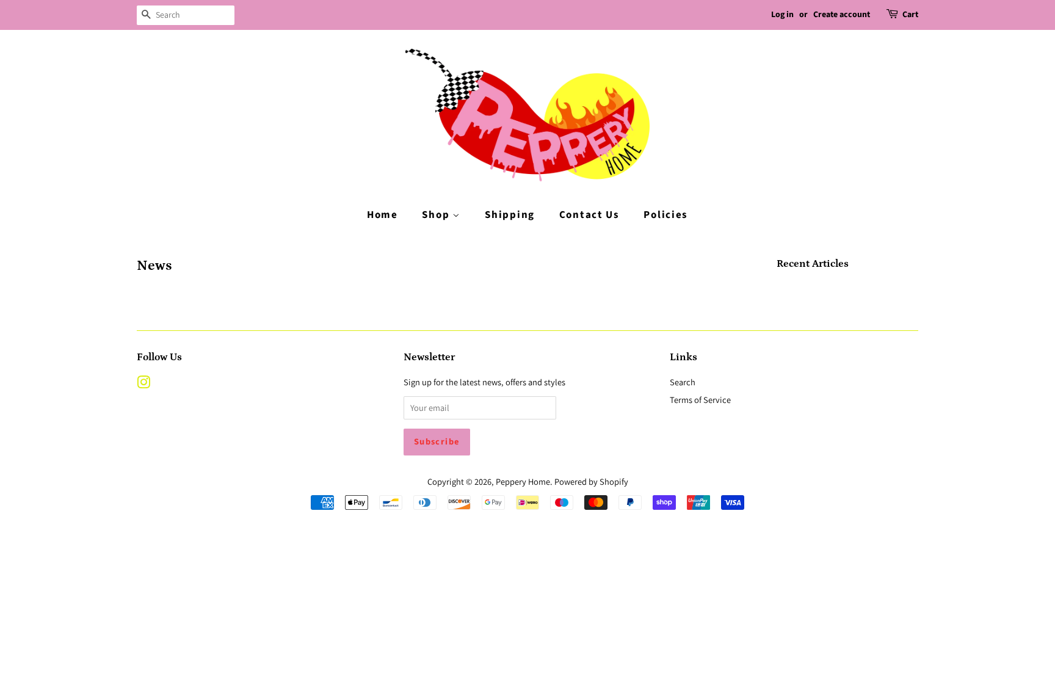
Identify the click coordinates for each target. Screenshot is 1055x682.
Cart (910, 15)
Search (682, 382)
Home (382, 215)
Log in (782, 15)
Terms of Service (700, 399)
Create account (841, 15)
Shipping (510, 215)
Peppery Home (523, 481)
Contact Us (589, 215)
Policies (666, 215)
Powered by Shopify (591, 481)
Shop (437, 215)
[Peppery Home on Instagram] (143, 384)
